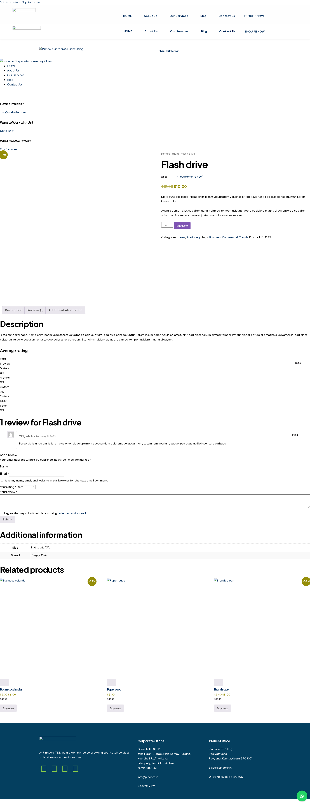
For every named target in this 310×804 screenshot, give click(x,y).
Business (215, 237)
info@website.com (13, 112)
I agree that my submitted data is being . (45, 513)
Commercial (230, 237)
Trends (243, 237)
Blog (203, 16)
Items (181, 237)
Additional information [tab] (65, 310)
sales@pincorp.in (220, 768)
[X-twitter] (75, 768)
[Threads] (64, 768)
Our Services (179, 16)
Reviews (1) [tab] (35, 310)
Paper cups (114, 689)
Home (165, 154)
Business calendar (11, 689)
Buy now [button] (8, 708)
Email (4, 473)
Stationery (175, 154)
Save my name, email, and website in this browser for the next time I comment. (56, 480)
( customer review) (190, 177)
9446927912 (146, 786)
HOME (127, 16)
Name (5, 466)
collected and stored (72, 513)
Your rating (8, 487)
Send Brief (7, 131)
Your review (8, 492)
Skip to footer (31, 2)
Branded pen (222, 689)
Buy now (182, 225)
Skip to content (10, 2)
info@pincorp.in (152, 777)
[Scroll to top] (2, 801)
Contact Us (227, 16)
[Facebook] (43, 768)
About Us (150, 16)
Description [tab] (13, 310)
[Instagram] (54, 768)
